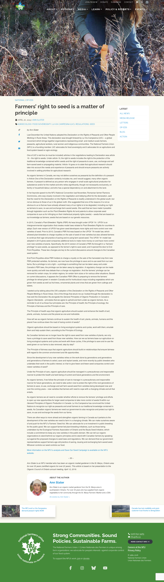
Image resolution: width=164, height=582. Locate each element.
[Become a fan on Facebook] (70, 568)
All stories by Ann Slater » (60, 497)
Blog (122, 132)
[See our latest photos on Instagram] (82, 568)
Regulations (82, 124)
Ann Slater (38, 120)
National (20, 100)
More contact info (139, 542)
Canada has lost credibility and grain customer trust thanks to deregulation (146, 509)
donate (86, 558)
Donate (104, 2)
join (78, 558)
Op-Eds (29, 100)
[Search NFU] (142, 2)
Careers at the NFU (136, 547)
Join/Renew (91, 2)
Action (123, 137)
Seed (92, 124)
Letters (124, 123)
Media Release (127, 118)
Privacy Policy (134, 550)
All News (125, 113)
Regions (66, 9)
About (51, 9)
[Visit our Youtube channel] (105, 568)
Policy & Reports (118, 9)
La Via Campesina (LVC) (63, 124)
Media (82, 9)
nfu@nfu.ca (136, 537)
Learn (96, 9)
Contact (128, 2)
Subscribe (116, 2)
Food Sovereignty (41, 124)
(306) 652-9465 (137, 534)
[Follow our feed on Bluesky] (93, 568)
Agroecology (24, 124)
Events (140, 9)
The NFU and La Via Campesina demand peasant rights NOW (34, 509)
